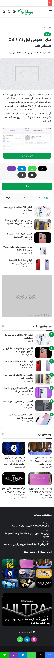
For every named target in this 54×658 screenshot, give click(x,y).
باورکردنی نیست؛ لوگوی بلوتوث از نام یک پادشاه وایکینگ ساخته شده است (15, 461)
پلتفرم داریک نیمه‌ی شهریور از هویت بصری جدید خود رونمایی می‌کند (40, 491)
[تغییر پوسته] (9, 13)
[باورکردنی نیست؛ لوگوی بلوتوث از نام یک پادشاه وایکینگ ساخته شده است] (14, 448)
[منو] (50, 13)
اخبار (42, 27)
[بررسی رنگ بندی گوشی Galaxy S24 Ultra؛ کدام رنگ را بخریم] (42, 224)
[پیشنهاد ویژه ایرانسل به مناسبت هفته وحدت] (10, 563)
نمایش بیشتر (27, 155)
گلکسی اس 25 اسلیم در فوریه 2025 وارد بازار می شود (18, 403)
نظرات (27, 186)
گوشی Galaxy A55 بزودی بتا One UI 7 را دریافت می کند (18, 390)
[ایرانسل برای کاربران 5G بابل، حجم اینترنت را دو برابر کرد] (44, 573)
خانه (47, 27)
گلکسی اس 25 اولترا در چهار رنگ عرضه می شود (19, 376)
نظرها (8, 197)
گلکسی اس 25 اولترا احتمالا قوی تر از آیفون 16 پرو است (18, 235)
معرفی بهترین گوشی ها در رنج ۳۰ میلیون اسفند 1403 (17, 248)
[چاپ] (21, 175)
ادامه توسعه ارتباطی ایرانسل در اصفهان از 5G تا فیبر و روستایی (41, 461)
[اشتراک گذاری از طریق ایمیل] (32, 175)
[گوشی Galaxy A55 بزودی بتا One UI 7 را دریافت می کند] (43, 392)
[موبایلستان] (25, 12)
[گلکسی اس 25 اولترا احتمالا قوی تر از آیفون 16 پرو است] (42, 237)
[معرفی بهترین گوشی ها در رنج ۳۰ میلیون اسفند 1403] (42, 251)
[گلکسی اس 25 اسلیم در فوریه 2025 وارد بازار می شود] (43, 405)
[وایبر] (11, 168)
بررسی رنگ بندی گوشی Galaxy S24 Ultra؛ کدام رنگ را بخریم (18, 222)
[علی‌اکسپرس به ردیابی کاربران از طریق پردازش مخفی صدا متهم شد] (27, 573)
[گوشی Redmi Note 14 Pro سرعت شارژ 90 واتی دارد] (42, 264)
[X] (42, 168)
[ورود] (14, 13)
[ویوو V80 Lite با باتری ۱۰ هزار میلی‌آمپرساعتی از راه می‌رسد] (10, 583)
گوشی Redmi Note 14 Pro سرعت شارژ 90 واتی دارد (20, 262)
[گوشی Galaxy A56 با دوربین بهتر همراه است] (42, 211)
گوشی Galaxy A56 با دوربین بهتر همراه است (18, 209)
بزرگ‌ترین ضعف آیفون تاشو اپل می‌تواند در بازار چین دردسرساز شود (14, 491)
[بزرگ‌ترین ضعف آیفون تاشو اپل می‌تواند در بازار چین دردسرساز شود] (14, 478)
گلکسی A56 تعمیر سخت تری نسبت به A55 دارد (20, 416)
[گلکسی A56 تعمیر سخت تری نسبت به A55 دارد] (43, 419)
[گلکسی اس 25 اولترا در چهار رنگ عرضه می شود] (43, 379)
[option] (27, 609)
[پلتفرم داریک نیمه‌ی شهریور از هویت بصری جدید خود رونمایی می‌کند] (40, 478)
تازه (25, 197)
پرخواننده (43, 197)
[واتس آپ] (32, 168)
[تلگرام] (21, 168)
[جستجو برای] (3, 13)
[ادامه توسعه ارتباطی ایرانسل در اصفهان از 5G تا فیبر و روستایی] (40, 448)
